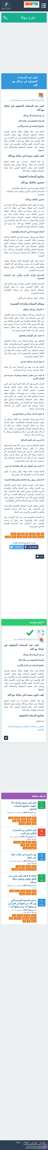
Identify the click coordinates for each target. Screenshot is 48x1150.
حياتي (22, 891)
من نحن (34, 1142)
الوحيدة (20, 915)
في (30, 537)
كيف (34, 537)
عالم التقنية (12, 861)
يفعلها (33, 921)
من (23, 842)
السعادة (32, 534)
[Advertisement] (24, 48)
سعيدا (33, 821)
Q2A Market (42, 1146)
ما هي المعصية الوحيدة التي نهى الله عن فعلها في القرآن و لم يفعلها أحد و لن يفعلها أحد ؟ (22, 903)
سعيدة (28, 824)
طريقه (22, 869)
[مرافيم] (31, 4)
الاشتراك (14, 869)
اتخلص (28, 842)
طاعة (19, 537)
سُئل (42, 100)
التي (14, 915)
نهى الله (33, 918)
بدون (17, 891)
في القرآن (18, 918)
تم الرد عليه (35, 639)
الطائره (33, 845)
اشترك (28, 866)
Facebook (33, 547)
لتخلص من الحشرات (29, 848)
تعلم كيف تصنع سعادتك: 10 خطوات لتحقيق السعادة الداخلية (23, 805)
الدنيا (14, 537)
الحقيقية (40, 537)
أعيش (28, 891)
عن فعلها (25, 918)
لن (42, 534)
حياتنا (25, 537)
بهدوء (33, 894)
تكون (10, 818)
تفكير (11, 891)
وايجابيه (22, 824)
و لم (11, 918)
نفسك (23, 818)
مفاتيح (13, 534)
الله (19, 534)
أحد (29, 921)
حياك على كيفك (30, 869)
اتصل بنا (42, 1142)
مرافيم (34, 815)
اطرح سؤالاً (28, 17)
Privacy (26, 1142)
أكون (34, 824)
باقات (18, 866)
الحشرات (17, 842)
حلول (22, 100)
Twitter (18, 547)
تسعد (28, 818)
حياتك (23, 821)
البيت (22, 845)
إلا (27, 534)
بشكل (28, 894)
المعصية (27, 915)
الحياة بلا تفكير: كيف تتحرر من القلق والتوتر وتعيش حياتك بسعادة (22, 878)
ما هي (33, 915)
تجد (38, 534)
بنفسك (17, 818)
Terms (18, 1142)
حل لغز (14, 910)
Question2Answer (40, 1148)
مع (23, 534)
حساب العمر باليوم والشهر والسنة (34, 1144)
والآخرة (8, 537)
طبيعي (22, 894)
